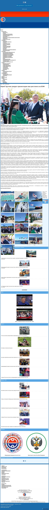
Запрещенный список (6, 59)
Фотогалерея (4, 467)
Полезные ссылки (6, 60)
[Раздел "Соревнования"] (47, 248)
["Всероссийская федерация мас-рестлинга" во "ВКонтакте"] (25, 2)
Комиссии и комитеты (6, 44)
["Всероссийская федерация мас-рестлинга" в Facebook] (23, 2)
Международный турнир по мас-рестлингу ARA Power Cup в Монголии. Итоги (14, 366)
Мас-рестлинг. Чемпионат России (24, 307)
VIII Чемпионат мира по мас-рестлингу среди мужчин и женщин (12, 286)
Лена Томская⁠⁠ (8, 506)
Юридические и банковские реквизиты (9, 49)
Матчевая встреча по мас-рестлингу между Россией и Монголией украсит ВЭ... (14, 390)
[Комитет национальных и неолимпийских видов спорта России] (45, 202)
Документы (5, 45)
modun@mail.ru (26, 499)
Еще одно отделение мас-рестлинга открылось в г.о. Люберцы (11, 357)
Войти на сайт (24, 9)
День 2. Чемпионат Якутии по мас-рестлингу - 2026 (24, 321)
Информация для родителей (8, 57)
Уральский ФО (5, 67)
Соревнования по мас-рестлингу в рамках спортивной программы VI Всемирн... (14, 258)
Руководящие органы (6, 43)
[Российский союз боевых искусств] (47, 200)
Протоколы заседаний (6, 46)
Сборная (3, 70)
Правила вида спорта (6, 39)
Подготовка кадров (6, 35)
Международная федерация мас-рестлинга (12, 455)
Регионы (3, 62)
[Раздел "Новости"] (47, 324)
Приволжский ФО (6, 64)
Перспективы (5, 36)
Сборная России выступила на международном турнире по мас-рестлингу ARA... (15, 377)
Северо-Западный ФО (6, 65)
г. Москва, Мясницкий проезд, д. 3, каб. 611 (24, 490)
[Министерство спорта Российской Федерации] (43, 200)
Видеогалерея (4, 468)
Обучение (3, 80)
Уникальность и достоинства (8, 34)
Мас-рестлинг (4, 31)
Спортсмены (5, 72)
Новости (3, 76)
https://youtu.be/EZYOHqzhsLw (6, 188)
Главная (1, 29)
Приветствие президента (7, 41)
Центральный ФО (6, 68)
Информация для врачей (7, 56)
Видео (4, 58)
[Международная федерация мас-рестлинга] (45, 200)
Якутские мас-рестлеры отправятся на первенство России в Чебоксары (13, 426)
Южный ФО (5, 69)
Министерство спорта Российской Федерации (36, 455)
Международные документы (7, 53)
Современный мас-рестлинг (6, 485)
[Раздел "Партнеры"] (47, 430)
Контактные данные (6, 50)
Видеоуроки (5, 82)
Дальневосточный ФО (6, 63)
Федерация (3, 40)
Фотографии (5, 79)
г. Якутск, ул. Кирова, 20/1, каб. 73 (24, 497)
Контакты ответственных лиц (8, 61)
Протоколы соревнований (7, 74)
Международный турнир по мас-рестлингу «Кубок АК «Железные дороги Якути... (15, 267)
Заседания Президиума (6, 481)
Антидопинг (5, 47)
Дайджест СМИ (4, 77)
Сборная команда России (7, 71)
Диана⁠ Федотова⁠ (6, 507)
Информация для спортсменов (8, 54)
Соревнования (5, 73)
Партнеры (4, 48)
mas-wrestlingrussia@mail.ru (26, 492)
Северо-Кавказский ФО (7, 66)
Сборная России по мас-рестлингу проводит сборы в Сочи (11, 417)
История (4, 33)
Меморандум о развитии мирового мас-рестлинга (11, 37)
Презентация (5, 38)
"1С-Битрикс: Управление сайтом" (15, 504)
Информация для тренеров (7, 55)
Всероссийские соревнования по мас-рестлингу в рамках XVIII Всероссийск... (14, 277)
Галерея (3, 78)
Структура (4, 42)
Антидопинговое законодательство (9, 52)
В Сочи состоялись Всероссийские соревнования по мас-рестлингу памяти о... (14, 335)
